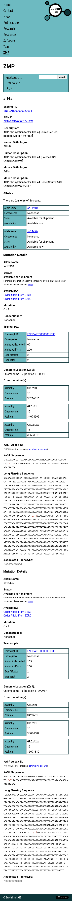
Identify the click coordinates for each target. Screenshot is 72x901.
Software (9, 40)
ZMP (6, 52)
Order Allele (13, 83)
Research (9, 28)
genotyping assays (37, 449)
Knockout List (14, 77)
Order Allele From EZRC (17, 299)
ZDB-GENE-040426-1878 (18, 121)
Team (6, 47)
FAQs (9, 88)
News (6, 17)
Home (7, 5)
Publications (11, 23)
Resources (9, 35)
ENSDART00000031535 (41, 334)
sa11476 (32, 231)
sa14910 (32, 208)
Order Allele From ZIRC (17, 295)
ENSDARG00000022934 (18, 110)
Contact (8, 11)
